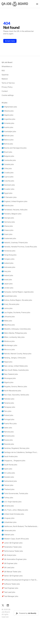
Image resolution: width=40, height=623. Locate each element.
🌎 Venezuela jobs (9, 530)
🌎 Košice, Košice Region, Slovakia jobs (17, 300)
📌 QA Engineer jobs (9, 563)
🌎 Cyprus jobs (7, 177)
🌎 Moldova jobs (8, 341)
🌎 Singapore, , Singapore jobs (13, 460)
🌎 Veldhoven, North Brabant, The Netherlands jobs (20, 526)
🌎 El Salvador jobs (9, 197)
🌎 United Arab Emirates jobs (13, 514)
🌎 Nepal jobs (7, 362)
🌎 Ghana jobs (7, 226)
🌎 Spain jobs (7, 469)
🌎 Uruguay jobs (8, 518)
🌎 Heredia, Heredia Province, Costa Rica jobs (19, 247)
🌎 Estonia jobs (7, 205)
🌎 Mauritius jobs (8, 325)
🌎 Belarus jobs (7, 140)
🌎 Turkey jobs (7, 498)
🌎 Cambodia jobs (9, 160)
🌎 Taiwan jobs (7, 485)
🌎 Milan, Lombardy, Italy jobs (13, 337)
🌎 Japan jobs (7, 284)
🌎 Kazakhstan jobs (9, 296)
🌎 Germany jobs (8, 222)
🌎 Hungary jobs (8, 259)
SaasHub (5, 75)
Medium (5, 79)
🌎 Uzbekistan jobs (9, 522)
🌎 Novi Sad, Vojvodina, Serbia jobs (15, 395)
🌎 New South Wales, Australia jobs (15, 370)
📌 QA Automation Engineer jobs (14, 559)
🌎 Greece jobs (7, 230)
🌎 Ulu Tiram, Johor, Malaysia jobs (15, 510)
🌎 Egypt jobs (7, 193)
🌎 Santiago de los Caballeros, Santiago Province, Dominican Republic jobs (20, 452)
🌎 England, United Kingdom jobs (14, 201)
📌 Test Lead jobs (8, 592)
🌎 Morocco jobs (8, 349)
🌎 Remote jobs (8, 432)
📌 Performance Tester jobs (12, 551)
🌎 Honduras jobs (8, 251)
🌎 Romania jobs (8, 436)
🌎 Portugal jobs (8, 419)
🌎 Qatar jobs (7, 428)
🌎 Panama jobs (8, 403)
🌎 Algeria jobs (7, 115)
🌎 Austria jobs (7, 127)
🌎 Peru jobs (6, 411)
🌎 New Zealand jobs (10, 374)
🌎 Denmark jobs (8, 185)
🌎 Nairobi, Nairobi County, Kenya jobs (16, 354)
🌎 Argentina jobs (8, 119)
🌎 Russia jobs (7, 440)
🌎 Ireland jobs (7, 275)
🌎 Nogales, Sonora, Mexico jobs (14, 386)
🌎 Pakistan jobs (8, 399)
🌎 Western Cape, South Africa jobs (15, 539)
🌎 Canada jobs (8, 164)
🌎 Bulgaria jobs (8, 156)
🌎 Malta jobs (7, 321)
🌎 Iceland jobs (7, 263)
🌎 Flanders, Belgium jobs (11, 214)
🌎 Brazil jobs (7, 152)
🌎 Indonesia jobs (8, 267)
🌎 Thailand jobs (8, 489)
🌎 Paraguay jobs (8, 407)
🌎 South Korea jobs (9, 465)
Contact (5, 91)
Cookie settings (8, 95)
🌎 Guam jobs (7, 234)
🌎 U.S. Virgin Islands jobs (11, 502)
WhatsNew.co (7, 66)
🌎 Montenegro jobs (9, 345)
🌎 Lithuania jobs (8, 317)
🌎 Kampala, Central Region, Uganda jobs (18, 292)
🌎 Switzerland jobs (9, 481)
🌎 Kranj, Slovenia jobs (10, 304)
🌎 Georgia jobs (8, 218)
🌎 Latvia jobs (7, 308)
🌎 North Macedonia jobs (11, 391)
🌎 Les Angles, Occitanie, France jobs (16, 312)
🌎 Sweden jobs (8, 477)
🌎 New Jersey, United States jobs (15, 366)
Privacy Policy (7, 87)
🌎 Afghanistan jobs (9, 107)
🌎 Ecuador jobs (8, 189)
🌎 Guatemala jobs (9, 238)
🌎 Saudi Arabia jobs (10, 456)
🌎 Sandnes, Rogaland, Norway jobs (15, 448)
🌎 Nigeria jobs (7, 382)
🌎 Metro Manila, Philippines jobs (14, 333)
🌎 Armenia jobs (8, 123)
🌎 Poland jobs (7, 415)
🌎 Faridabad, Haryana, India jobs (14, 210)
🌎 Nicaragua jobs (9, 378)
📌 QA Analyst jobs (9, 555)
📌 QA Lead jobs (8, 567)
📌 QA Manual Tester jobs (11, 572)
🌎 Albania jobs (8, 111)
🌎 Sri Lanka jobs (8, 473)
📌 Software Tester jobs (11, 584)
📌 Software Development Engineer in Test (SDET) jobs (20, 580)
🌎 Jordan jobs (7, 288)
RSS (3, 71)
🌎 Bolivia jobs (7, 144)
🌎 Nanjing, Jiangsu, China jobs (14, 358)
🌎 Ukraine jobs (8, 506)
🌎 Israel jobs (7, 279)
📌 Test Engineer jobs (10, 588)
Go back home (10, 41)
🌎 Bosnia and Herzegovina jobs (14, 148)
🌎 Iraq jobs (6, 271)
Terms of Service (8, 83)
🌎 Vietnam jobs (8, 535)
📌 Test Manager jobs (10, 596)
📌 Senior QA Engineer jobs (12, 576)
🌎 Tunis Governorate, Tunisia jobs (15, 493)
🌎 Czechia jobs (8, 181)
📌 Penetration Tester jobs (12, 547)
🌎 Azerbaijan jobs (9, 131)
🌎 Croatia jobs (7, 173)
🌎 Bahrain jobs (8, 136)
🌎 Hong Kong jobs (9, 255)
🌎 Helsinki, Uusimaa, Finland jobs (15, 242)
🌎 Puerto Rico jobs (9, 423)
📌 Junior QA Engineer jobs (12, 543)
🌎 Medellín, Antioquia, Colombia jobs (16, 329)
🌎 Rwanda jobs (8, 444)
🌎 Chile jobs (7, 168)
